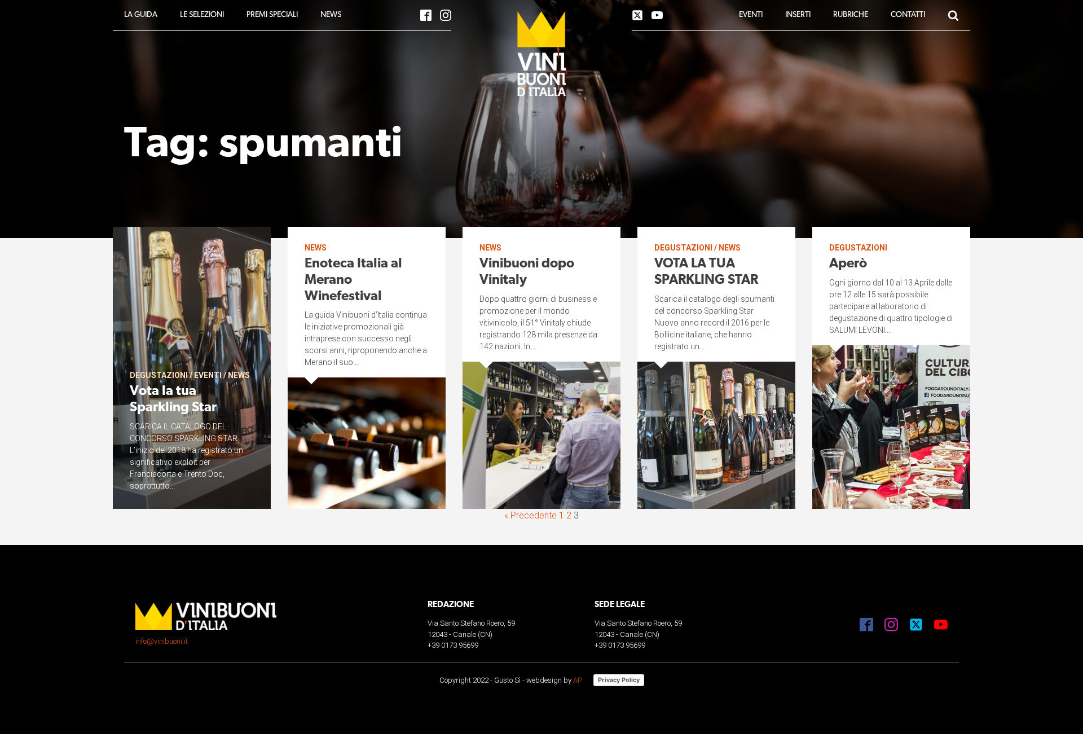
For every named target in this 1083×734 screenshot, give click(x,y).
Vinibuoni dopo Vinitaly (526, 272)
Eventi (208, 375)
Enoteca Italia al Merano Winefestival (353, 280)
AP (577, 680)
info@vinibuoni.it (161, 641)
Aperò (848, 264)
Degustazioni (159, 375)
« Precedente (530, 515)
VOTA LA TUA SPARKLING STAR (706, 272)
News (239, 375)
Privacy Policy (619, 680)
